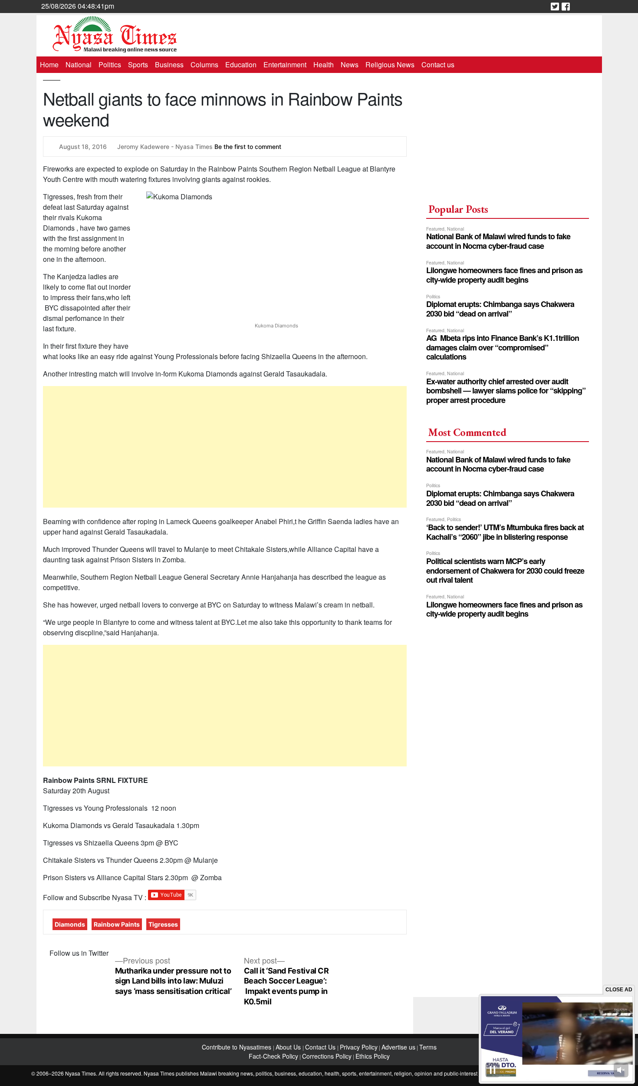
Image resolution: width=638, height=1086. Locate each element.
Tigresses (163, 924)
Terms (428, 1047)
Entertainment (284, 64)
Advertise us (398, 1047)
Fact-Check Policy (273, 1056)
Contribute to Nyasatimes (237, 1047)
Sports (138, 64)
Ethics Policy (372, 1056)
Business (169, 64)
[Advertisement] (225, 447)
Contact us (437, 64)
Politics (110, 64)
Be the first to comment (247, 146)
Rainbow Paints (117, 924)
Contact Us (321, 1047)
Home (49, 64)
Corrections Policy (327, 1056)
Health (323, 64)
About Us (289, 1047)
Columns (204, 64)
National (79, 64)
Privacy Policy (359, 1047)
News (349, 64)
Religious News (389, 64)
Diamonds (70, 924)
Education (241, 64)
